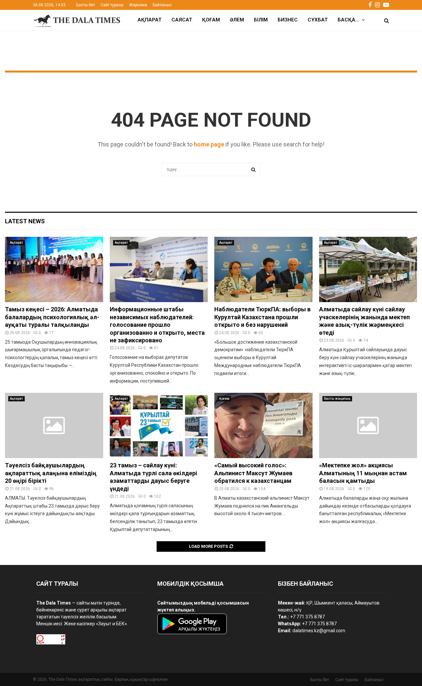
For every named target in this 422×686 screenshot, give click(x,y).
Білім (261, 20)
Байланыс (162, 5)
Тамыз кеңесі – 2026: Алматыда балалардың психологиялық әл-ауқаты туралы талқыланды (52, 317)
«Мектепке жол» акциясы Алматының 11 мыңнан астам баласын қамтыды (363, 473)
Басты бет (85, 5)
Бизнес (288, 20)
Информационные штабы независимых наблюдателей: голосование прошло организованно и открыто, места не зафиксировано (157, 325)
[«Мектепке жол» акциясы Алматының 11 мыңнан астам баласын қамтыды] (368, 425)
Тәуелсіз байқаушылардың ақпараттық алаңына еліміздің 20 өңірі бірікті (51, 473)
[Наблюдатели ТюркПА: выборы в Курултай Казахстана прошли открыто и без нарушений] (263, 269)
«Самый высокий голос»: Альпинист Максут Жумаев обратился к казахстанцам (253, 473)
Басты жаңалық (337, 398)
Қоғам (211, 20)
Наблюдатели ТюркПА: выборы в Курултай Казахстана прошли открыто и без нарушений (262, 317)
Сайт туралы (112, 5)
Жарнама (138, 5)
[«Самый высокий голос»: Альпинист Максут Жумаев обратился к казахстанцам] (263, 425)
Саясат (181, 20)
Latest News (25, 221)
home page (209, 144)
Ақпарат (149, 20)
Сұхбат (318, 20)
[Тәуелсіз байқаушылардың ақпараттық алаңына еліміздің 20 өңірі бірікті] (54, 425)
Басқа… (348, 20)
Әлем (237, 20)
